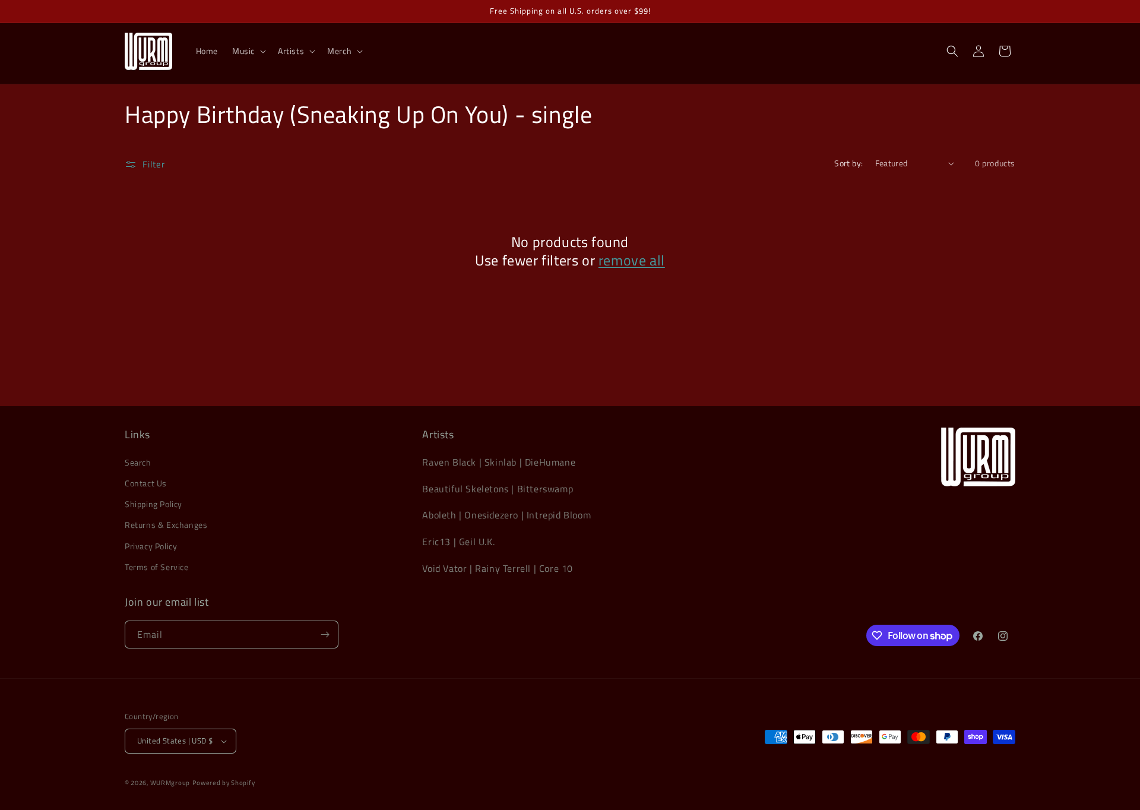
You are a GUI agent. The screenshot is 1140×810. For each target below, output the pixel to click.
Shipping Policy (153, 504)
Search (138, 462)
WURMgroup (170, 782)
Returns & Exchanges (166, 524)
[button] (248, 51)
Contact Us (146, 483)
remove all (631, 260)
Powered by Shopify (223, 782)
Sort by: (848, 163)
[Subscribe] (325, 634)
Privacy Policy (151, 546)
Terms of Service (157, 567)
